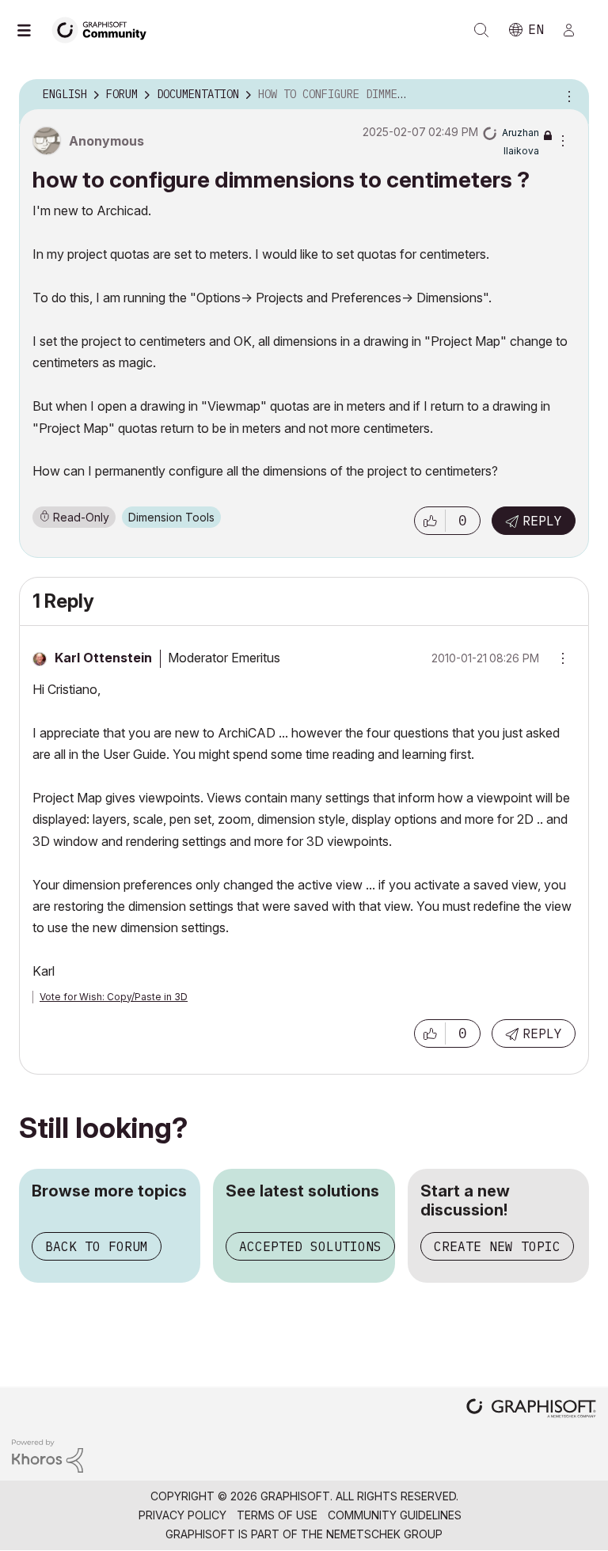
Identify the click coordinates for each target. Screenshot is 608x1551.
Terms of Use (277, 1515)
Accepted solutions (310, 1246)
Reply (542, 521)
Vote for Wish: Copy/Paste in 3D (114, 997)
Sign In (575, 30)
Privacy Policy (182, 1515)
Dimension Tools (171, 517)
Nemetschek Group (384, 1534)
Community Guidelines (395, 1515)
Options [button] (567, 95)
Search (481, 30)
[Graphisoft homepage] (531, 1410)
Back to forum (96, 1246)
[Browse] (31, 30)
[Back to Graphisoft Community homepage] (104, 29)
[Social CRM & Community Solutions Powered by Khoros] (47, 1455)
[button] (430, 520)
